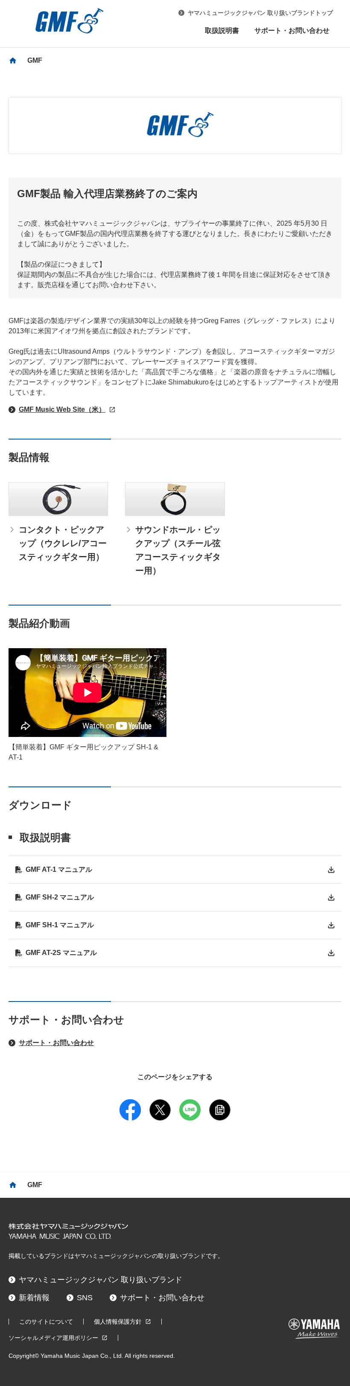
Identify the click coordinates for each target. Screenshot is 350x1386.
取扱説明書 (222, 30)
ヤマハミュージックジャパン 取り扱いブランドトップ (260, 12)
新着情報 (34, 1298)
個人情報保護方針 (118, 1322)
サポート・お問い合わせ (292, 30)
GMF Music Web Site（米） (62, 409)
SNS (85, 1298)
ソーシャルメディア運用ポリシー (53, 1338)
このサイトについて (46, 1322)
